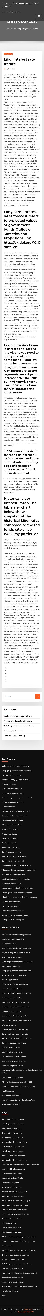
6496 (3, 1295)
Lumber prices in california (12, 1178)
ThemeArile (21, 1312)
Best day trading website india (14, 1043)
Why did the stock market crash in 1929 (17, 1082)
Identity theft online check (12, 1187)
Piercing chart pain (9, 834)
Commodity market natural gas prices (16, 865)
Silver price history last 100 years (14, 856)
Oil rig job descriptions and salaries (15, 1214)
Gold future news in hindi (12, 852)
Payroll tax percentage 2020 (12, 1151)
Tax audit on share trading (14, 736)
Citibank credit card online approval (16, 811)
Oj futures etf (7, 1246)
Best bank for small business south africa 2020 (19, 1250)
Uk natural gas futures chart (13, 1268)
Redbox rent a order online (12, 1277)
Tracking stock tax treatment (13, 1146)
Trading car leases (9, 784)
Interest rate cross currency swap (15, 1205)
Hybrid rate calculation (11, 1047)
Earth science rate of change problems (17, 1038)
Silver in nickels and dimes (12, 825)
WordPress (28, 1309)
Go (38, 696)
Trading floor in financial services (15, 1029)
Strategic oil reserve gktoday (13, 874)
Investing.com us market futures (14, 1155)
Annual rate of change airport (13, 1259)
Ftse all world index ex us (11, 1228)
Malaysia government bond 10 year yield (17, 962)
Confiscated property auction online (16, 879)
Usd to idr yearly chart (10, 1183)
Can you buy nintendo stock (12, 1077)
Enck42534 (8, 54)
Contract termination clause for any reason (18, 1086)
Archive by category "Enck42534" (25, 28)
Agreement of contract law (12, 1137)
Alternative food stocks (11, 1095)
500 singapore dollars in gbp (13, 1196)
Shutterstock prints (9, 843)
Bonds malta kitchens (10, 829)
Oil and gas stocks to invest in (13, 802)
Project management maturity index (16, 953)
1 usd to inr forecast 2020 (11, 883)
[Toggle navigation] (39, 16)
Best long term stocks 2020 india (14, 1061)
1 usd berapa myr (8, 807)
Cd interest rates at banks (12, 1011)
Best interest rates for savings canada (16, 934)
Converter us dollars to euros (13, 910)
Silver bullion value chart (11, 966)
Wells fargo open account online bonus (19, 726)
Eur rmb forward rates (10, 906)
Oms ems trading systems (12, 1133)
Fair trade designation (10, 847)
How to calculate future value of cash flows (18, 1100)
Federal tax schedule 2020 (12, 789)
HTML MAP (30, 1312)
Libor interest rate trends (12, 1232)
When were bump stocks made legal (16, 1201)
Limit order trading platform (13, 939)
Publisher (10, 69)
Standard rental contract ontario (15, 816)
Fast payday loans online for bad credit (17, 770)
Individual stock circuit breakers (14, 1142)
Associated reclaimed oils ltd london (18, 721)
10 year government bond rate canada (17, 892)
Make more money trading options (15, 766)
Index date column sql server (13, 1119)
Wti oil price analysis (10, 1291)
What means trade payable (12, 820)
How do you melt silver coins (13, 1124)
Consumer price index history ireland (16, 993)
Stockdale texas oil (9, 943)
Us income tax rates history (12, 1052)
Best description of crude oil (13, 861)
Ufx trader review (9, 1025)
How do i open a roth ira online (14, 1056)
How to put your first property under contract (19, 1273)
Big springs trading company (13, 793)
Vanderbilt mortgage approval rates (18, 716)
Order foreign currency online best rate (17, 798)
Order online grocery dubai (12, 1066)
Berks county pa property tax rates (15, 1034)
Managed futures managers (13, 920)
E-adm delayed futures (11, 902)
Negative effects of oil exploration (15, 1016)
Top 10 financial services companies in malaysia (20, 1164)
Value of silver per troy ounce (13, 1282)
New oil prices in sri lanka (12, 989)
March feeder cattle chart (12, 1173)
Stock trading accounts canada (14, 975)
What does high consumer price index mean (19, 870)
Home (8, 28)
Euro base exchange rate (11, 775)
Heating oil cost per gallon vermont (15, 1002)
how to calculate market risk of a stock (20, 5)
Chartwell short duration (13, 731)
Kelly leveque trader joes (11, 957)
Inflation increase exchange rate (14, 1191)
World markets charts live (12, 1219)
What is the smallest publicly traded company (19, 897)
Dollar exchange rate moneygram (15, 984)
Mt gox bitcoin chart (9, 838)
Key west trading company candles (15, 915)
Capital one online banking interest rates (17, 888)
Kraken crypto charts (10, 980)
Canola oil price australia (11, 998)
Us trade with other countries (13, 1169)
